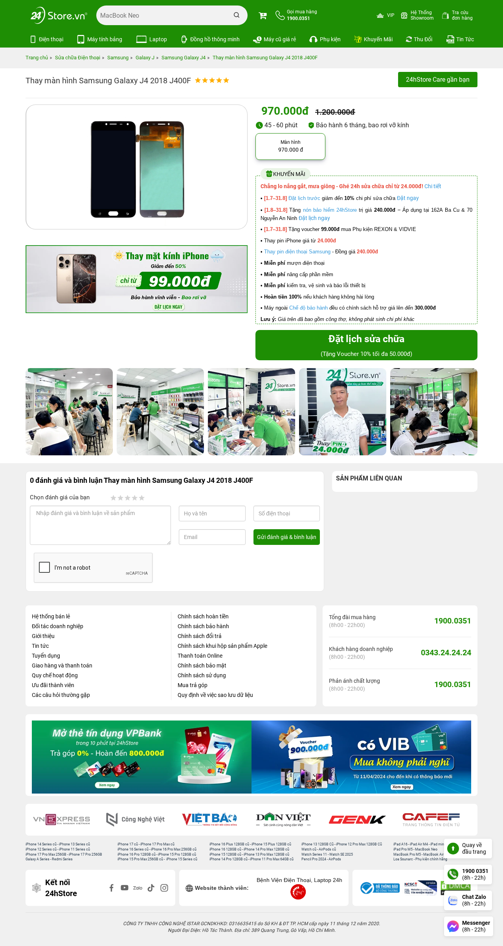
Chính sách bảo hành (203, 626)
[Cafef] (437, 820)
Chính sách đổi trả (200, 636)
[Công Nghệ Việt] (141, 820)
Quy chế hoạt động (55, 675)
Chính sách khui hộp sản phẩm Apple (222, 646)
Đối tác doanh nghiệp (57, 626)
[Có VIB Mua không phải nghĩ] (361, 757)
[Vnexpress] (67, 820)
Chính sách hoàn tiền (203, 616)
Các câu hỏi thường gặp (61, 695)
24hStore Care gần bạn (438, 79)
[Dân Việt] (289, 820)
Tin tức (40, 646)
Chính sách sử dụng (202, 675)
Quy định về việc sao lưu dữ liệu (215, 695)
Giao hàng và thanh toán (62, 665)
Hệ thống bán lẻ (51, 616)
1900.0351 (452, 620)
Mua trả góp (192, 685)
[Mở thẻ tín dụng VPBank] (142, 757)
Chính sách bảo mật (202, 665)
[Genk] (363, 820)
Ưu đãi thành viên (53, 685)
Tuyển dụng (46, 656)
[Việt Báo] (215, 820)
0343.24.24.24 (446, 652)
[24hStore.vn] (58, 15)
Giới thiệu (43, 636)
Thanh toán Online (200, 656)
